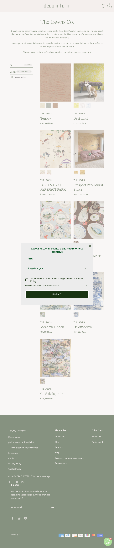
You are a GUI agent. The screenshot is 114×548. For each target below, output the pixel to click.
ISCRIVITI (57, 294)
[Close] (89, 246)
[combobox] (57, 268)
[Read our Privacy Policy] (87, 285)
